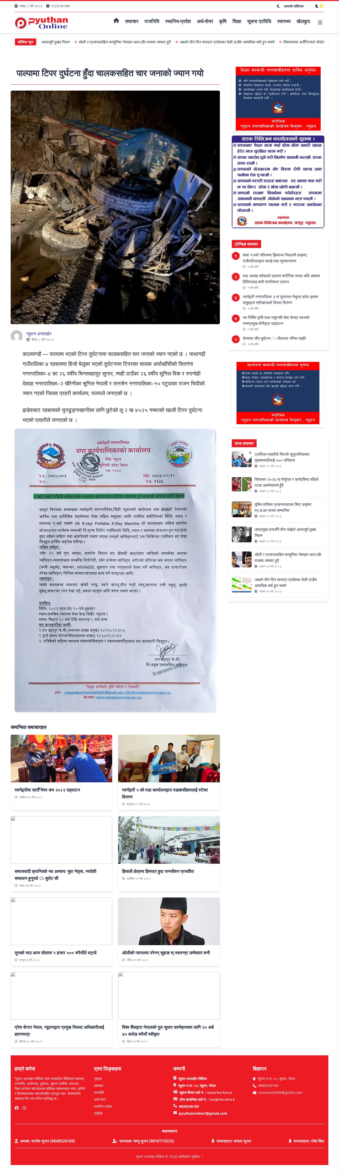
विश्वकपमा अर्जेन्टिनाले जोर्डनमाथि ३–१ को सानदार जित (288, 42)
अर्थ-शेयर (100, 1099)
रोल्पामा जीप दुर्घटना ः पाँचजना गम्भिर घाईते (274, 338)
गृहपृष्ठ (98, 1078)
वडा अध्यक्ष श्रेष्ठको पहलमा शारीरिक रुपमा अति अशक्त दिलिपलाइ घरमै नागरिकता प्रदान (281, 278)
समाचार (98, 1085)
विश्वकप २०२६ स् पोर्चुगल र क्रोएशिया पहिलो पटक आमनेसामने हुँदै (287, 482)
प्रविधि (98, 1113)
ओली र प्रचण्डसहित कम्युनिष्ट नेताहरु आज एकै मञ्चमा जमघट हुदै (90, 42)
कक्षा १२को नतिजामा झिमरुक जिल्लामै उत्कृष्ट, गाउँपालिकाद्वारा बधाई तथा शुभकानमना (275, 258)
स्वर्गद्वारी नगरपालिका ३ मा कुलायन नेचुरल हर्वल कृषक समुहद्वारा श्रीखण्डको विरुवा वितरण (280, 299)
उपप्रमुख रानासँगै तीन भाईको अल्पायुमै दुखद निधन (285, 532)
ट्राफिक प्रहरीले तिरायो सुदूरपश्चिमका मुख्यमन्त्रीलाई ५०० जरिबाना (282, 457)
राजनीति (99, 1092)
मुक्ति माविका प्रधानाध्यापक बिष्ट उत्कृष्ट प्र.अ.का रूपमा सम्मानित (283, 507)
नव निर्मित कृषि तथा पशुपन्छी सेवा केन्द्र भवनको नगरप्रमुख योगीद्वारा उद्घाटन (276, 320)
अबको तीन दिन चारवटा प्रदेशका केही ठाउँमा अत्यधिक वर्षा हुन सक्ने (192, 42)
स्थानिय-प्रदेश (103, 1106)
